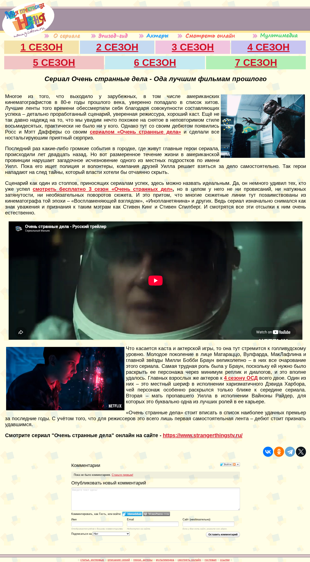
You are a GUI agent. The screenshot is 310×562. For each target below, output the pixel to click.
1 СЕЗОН (41, 47)
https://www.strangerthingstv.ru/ (203, 435)
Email (130, 519)
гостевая (211, 559)
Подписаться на (82, 533)
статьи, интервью (92, 559)
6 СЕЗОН (155, 62)
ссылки (225, 559)
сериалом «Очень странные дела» (135, 132)
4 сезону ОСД (241, 378)
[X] (301, 452)
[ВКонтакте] (268, 452)
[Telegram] (290, 452)
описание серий (119, 559)
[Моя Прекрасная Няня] (27, 31)
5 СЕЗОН (54, 62)
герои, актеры (142, 559)
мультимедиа (165, 559)
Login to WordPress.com (156, 514)
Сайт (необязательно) (196, 519)
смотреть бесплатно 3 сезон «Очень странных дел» (103, 189)
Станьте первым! (122, 474)
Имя (74, 519)
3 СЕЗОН (193, 47)
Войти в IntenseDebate (132, 514)
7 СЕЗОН (256, 62)
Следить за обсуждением (236, 464)
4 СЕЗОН (268, 47)
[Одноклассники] (279, 452)
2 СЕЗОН (117, 47)
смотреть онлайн (189, 559)
